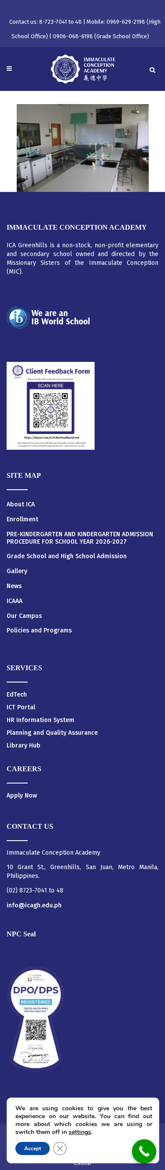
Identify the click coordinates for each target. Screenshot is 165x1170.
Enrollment (22, 519)
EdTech (17, 694)
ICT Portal (21, 707)
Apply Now (22, 795)
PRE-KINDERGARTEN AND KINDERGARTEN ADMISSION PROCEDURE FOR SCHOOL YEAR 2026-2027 (80, 538)
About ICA (21, 504)
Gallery (17, 571)
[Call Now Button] (144, 1151)
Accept (32, 1148)
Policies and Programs (39, 630)
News (14, 586)
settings (80, 1132)
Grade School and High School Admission (67, 556)
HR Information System (40, 720)
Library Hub (23, 745)
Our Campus (24, 616)
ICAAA (14, 601)
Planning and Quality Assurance (52, 733)
